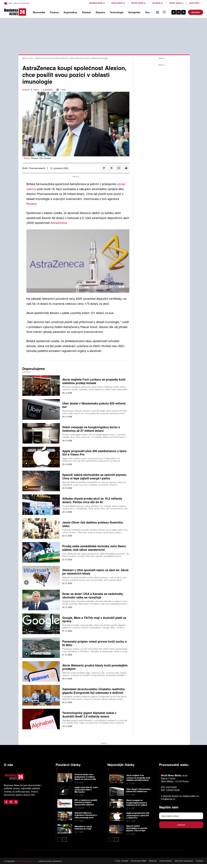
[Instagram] (178, 12)
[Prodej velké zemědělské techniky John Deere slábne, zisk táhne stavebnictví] (41, 552)
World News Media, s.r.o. (27, 861)
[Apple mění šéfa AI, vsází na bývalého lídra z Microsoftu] (64, 790)
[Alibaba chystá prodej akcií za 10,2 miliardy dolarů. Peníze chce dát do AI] (41, 504)
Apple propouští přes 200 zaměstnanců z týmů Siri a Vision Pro (94, 453)
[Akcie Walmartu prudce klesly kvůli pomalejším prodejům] (41, 671)
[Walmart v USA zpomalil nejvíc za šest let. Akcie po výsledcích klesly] (41, 576)
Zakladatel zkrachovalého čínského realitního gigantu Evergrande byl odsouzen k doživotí (93, 691)
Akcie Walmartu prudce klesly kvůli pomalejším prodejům (95, 667)
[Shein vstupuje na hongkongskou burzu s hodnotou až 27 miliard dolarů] (41, 433)
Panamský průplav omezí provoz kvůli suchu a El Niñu (94, 643)
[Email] (118, 168)
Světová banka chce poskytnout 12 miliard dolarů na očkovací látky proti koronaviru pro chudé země (86, 779)
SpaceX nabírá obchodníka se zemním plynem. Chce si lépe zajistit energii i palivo (94, 476)
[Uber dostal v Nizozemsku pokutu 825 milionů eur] (41, 409)
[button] (164, 12)
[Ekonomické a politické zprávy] (8, 12)
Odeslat (181, 824)
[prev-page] (24, 735)
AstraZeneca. (59, 222)
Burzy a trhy (27, 58)
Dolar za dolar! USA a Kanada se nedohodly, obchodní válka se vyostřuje (92, 595)
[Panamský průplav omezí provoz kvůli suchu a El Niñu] (41, 647)
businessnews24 (37, 168)
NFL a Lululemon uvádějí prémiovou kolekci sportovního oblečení (86, 802)
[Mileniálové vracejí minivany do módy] (64, 828)
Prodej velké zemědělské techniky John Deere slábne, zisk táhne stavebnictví (94, 548)
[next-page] (29, 735)
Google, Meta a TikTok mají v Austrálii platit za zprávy (94, 619)
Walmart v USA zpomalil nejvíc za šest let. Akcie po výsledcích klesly (95, 572)
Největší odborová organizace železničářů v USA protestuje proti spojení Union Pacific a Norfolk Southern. (86, 817)
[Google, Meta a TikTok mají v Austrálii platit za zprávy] (41, 623)
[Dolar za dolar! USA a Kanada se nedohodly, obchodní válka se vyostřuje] (41, 600)
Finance (48, 90)
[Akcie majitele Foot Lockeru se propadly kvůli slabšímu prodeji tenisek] (41, 385)
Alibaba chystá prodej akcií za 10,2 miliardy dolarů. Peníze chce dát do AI (92, 500)
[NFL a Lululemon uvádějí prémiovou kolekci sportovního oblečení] (64, 803)
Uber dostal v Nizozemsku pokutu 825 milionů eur (94, 405)
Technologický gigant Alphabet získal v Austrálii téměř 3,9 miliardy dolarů (89, 714)
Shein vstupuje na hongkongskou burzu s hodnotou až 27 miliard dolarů (91, 429)
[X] (183, 12)
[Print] (126, 168)
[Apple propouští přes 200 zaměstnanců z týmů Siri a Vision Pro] (41, 457)
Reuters (31, 203)
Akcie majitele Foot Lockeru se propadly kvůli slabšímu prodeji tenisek (93, 381)
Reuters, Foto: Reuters (41, 158)
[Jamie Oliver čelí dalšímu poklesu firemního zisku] (41, 528)
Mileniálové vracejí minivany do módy (83, 827)
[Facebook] (173, 12)
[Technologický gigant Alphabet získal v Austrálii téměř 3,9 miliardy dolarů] (41, 719)
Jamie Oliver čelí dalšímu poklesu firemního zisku (92, 524)
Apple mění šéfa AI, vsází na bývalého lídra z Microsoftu (86, 789)
